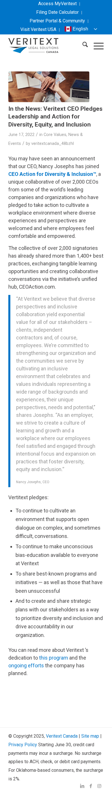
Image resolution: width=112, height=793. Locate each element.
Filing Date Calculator (57, 12)
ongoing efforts (26, 665)
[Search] (82, 45)
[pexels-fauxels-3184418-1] (48, 86)
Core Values (55, 134)
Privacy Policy (22, 744)
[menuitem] (57, 4)
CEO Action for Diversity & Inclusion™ (52, 174)
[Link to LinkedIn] (82, 786)
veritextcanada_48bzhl (52, 143)
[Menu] (96, 45)
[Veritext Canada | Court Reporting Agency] (46, 45)
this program (53, 658)
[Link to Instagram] (99, 786)
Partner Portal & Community (57, 21)
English (80, 28)
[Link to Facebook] (90, 786)
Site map (90, 736)
